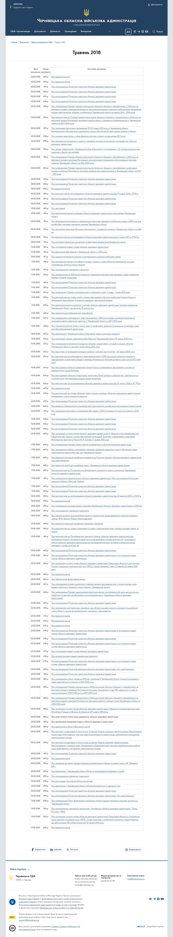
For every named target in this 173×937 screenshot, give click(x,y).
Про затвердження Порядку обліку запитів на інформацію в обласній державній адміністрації (91, 445)
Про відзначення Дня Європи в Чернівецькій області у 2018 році (79, 252)
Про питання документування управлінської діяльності (74, 656)
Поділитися (40, 850)
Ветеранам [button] (86, 31)
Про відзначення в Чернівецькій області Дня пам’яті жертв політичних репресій (85, 334)
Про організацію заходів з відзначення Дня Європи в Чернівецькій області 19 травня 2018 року (91, 339)
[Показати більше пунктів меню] (109, 31)
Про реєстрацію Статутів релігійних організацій (71, 781)
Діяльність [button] (55, 31)
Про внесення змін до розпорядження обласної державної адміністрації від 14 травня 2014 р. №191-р (94, 194)
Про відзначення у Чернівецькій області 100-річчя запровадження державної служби (87, 771)
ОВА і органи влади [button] (20, 31)
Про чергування (58, 209)
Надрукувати (135, 850)
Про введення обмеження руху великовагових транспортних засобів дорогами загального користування (96, 406)
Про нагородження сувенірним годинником (70, 270)
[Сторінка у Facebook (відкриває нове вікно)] (134, 31)
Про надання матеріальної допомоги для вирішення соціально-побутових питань (86, 257)
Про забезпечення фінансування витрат (68, 579)
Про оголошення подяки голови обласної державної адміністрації (80, 247)
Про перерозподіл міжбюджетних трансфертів (71, 313)
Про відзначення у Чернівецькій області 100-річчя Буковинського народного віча (85, 786)
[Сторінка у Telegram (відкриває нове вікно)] (138, 31)
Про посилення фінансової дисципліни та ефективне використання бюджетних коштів (88, 242)
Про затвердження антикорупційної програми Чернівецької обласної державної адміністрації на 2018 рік (96, 506)
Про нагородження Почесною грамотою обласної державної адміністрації (83, 87)
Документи (24, 42)
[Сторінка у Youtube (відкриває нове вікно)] (146, 31)
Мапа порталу (18, 869)
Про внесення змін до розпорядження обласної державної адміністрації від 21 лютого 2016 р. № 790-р (96, 384)
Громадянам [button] (70, 31)
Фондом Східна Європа (29, 899)
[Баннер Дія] (128, 32)
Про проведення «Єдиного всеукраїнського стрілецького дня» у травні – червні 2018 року (90, 292)
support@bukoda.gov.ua (29, 920)
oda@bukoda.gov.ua (136, 879)
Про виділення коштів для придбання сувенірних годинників (77, 524)
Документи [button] (40, 31)
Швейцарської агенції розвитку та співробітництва (61, 908)
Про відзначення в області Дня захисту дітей (70, 727)
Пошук (159, 32)
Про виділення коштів (60, 77)
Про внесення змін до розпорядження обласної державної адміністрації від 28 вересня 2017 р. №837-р (96, 496)
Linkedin (57, 850)
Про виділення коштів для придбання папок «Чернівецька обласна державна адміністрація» (90, 466)
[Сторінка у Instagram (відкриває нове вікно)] (142, 31)
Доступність (156, 5)
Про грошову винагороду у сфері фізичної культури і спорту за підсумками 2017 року (88, 136)
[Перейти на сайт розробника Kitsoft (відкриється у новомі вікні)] (141, 927)
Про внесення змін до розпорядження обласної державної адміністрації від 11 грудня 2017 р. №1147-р (95, 237)
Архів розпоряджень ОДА (41, 42)
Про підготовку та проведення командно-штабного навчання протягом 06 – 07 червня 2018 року (93, 352)
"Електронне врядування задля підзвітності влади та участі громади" (48, 905)
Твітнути (74, 850)
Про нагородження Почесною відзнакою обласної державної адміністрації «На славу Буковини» (92, 669)
